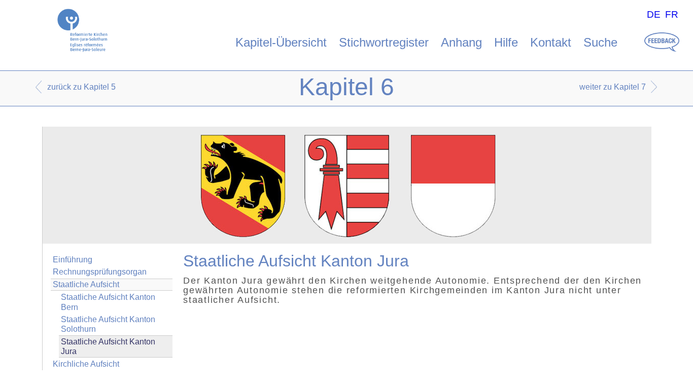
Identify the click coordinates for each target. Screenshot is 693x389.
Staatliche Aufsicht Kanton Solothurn (108, 324)
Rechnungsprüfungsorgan (100, 271)
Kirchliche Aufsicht (86, 364)
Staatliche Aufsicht (86, 284)
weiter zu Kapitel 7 (612, 87)
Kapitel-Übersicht (281, 42)
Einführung (72, 259)
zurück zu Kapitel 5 (81, 87)
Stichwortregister (384, 42)
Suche (600, 42)
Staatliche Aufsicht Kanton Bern (108, 302)
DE (654, 14)
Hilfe (506, 42)
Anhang (461, 42)
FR (671, 14)
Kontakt (550, 42)
